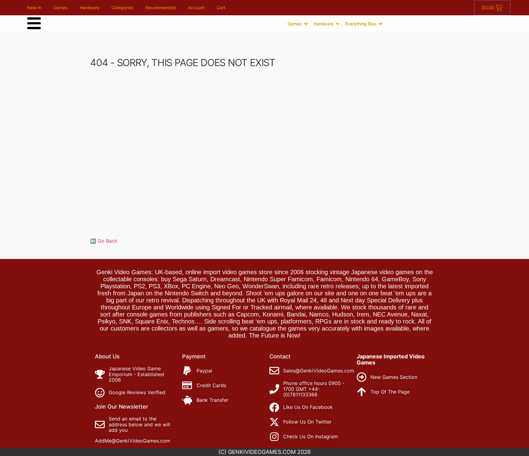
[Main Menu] (34, 23)
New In (34, 7)
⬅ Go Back (103, 241)
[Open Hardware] (337, 24)
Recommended (160, 7)
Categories (122, 7)
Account (196, 7)
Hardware (89, 7)
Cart (221, 7)
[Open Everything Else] (380, 24)
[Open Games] (306, 24)
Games (60, 7)
